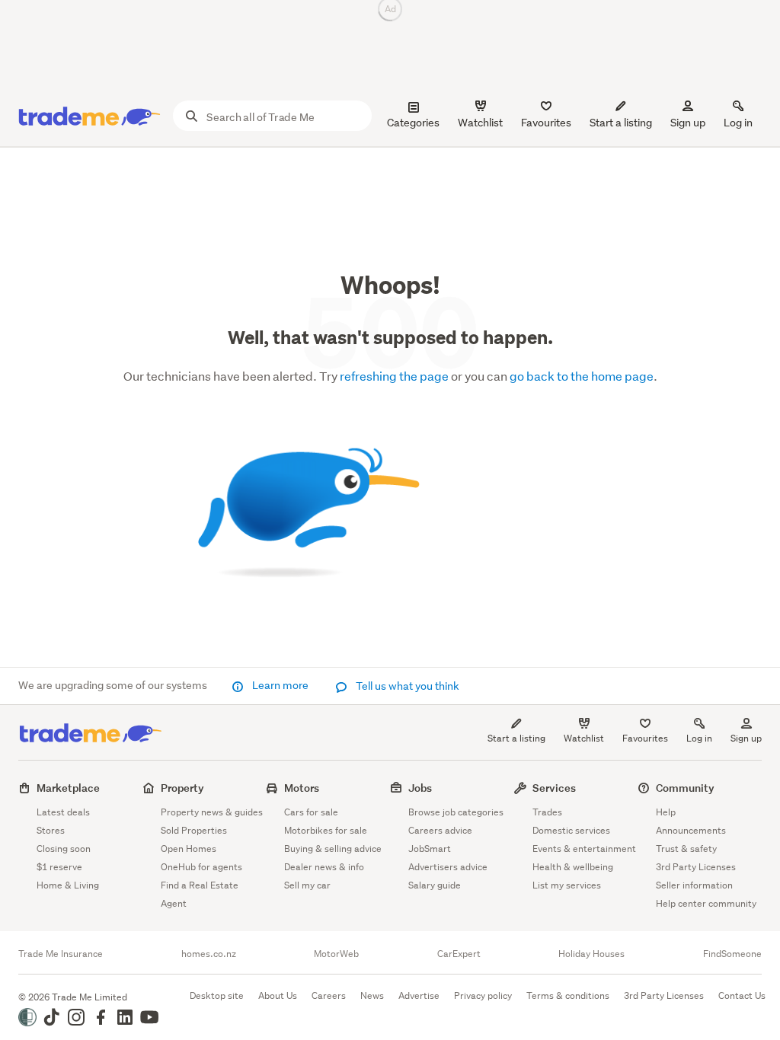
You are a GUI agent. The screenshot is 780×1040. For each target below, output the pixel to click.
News (372, 995)
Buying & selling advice (333, 848)
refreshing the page (394, 376)
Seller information (694, 885)
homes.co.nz (208, 954)
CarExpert (459, 954)
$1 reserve (59, 866)
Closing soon (64, 848)
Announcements (691, 830)
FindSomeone (732, 954)
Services (554, 787)
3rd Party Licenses (696, 866)
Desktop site (217, 995)
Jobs (420, 787)
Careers (329, 995)
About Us (277, 995)
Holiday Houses (591, 954)
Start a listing (516, 738)
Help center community (706, 903)
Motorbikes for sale (325, 830)
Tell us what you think (406, 686)
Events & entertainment (584, 848)
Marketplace (68, 787)
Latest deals (63, 812)
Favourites (645, 738)
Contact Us (742, 995)
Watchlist (584, 738)
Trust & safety (686, 848)
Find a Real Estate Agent (199, 894)
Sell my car (307, 885)
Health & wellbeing (572, 866)
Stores (51, 830)
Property (182, 787)
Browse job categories (455, 812)
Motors (301, 787)
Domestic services (571, 830)
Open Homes (188, 848)
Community (685, 787)
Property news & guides (212, 812)
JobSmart (429, 848)
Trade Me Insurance (60, 954)
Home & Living (68, 885)
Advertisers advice (448, 866)
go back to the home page (582, 376)
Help (666, 812)
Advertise (419, 995)
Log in (738, 122)
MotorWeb (336, 954)
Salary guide (434, 885)
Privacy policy (483, 995)
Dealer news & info (324, 866)
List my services (566, 885)
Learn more (280, 685)
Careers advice (440, 830)
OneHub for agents (201, 866)
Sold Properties (194, 830)
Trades (547, 812)
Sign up (687, 122)
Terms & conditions (567, 995)
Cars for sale (311, 812)
